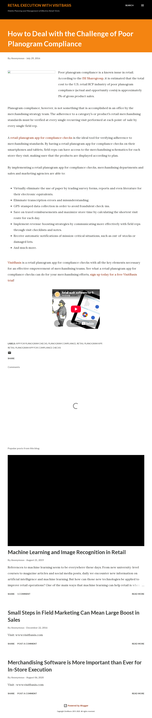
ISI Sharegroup (92, 78)
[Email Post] (9, 353)
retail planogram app (89, 343)
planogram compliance (62, 343)
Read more (138, 594)
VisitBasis (14, 262)
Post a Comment (27, 643)
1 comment (23, 594)
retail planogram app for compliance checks (41, 138)
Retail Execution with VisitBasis (39, 5)
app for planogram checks (31, 343)
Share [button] (11, 358)
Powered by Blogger (77, 705)
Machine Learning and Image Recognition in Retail (67, 552)
